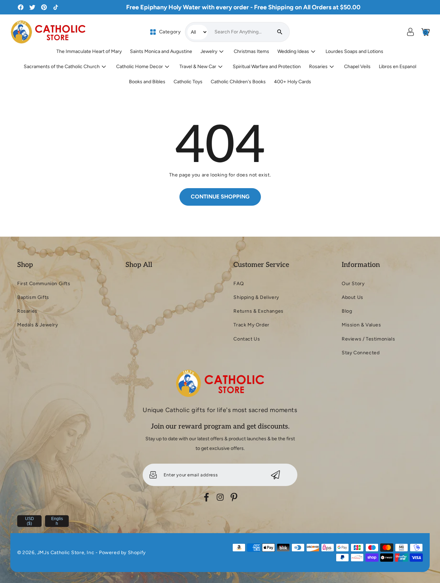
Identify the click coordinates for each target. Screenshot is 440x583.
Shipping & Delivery (256, 297)
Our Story (353, 284)
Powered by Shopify (122, 552)
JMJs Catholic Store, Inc (65, 552)
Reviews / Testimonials (368, 339)
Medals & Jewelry (37, 325)
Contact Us (246, 339)
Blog (347, 311)
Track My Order (251, 325)
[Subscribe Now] (275, 475)
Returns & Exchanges (258, 311)
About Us (352, 297)
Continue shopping (220, 196)
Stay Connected (361, 353)
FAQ (238, 284)
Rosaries (27, 311)
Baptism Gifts (33, 297)
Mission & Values (361, 325)
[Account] (410, 32)
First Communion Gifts (43, 284)
